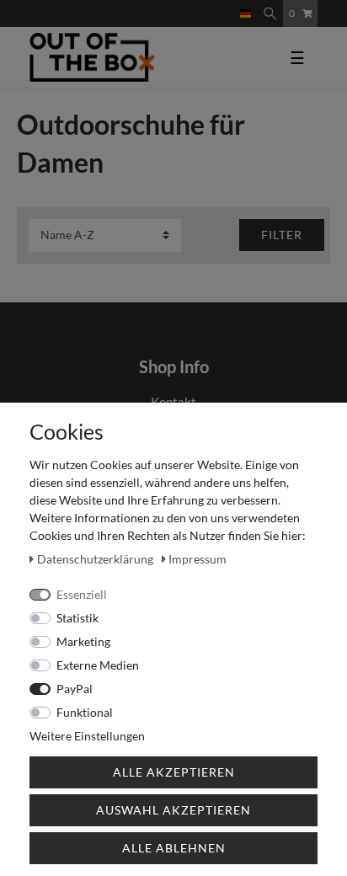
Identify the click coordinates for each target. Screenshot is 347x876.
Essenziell (81, 594)
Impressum (197, 559)
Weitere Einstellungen (87, 736)
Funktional (84, 712)
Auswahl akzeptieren (173, 810)
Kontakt (173, 401)
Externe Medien (97, 665)
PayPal (74, 688)
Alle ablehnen (174, 848)
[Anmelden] (215, 6)
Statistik (77, 618)
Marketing (83, 641)
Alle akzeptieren (174, 772)
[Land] (245, 13)
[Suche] (270, 13)
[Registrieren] (228, 6)
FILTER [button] (281, 234)
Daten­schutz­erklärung (96, 559)
